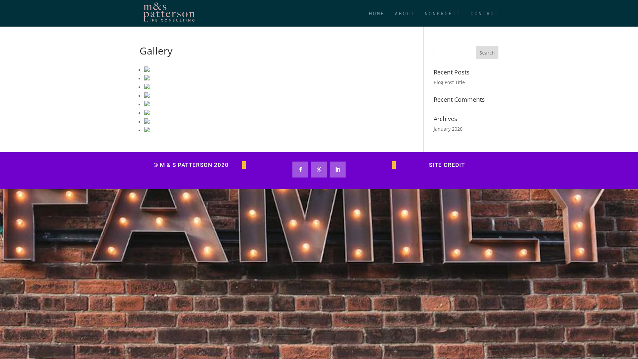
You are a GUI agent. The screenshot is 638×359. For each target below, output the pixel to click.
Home (377, 14)
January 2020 (448, 129)
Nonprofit (443, 14)
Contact (484, 14)
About (405, 14)
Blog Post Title (449, 82)
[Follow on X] (319, 170)
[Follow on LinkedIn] (338, 170)
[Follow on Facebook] (300, 170)
